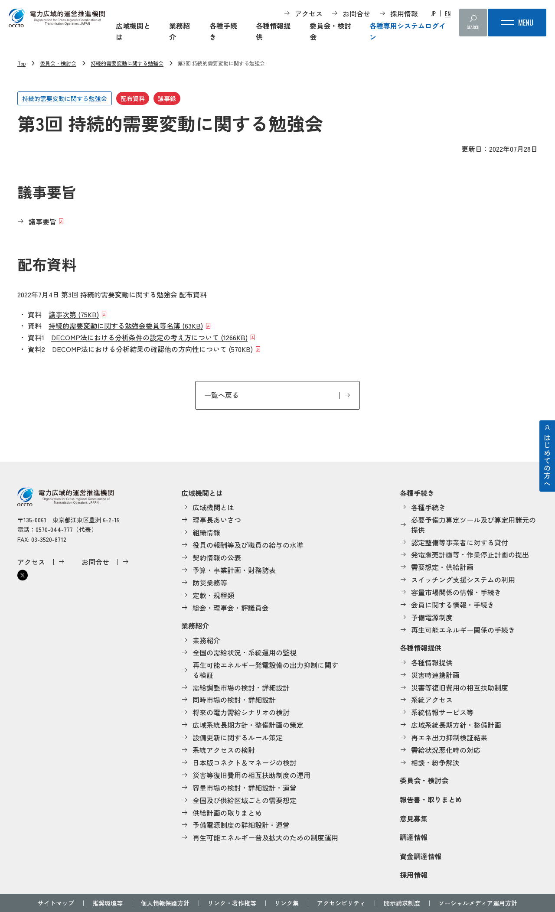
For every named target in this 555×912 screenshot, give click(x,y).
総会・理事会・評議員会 (231, 607)
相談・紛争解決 (435, 762)
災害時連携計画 (435, 675)
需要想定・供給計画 (442, 567)
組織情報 (206, 532)
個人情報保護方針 (165, 903)
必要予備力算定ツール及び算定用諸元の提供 (473, 524)
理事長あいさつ (217, 519)
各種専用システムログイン (407, 31)
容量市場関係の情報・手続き (456, 592)
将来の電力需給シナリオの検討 (241, 712)
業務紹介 (179, 31)
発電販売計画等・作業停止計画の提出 (470, 554)
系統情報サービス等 (442, 712)
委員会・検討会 (330, 31)
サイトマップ (56, 903)
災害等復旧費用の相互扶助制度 (459, 687)
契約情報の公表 (217, 557)
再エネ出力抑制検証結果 (449, 737)
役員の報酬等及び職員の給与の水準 (248, 545)
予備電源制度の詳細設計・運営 (241, 825)
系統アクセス (432, 699)
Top (21, 63)
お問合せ (356, 13)
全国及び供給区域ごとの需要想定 (245, 800)
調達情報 (414, 837)
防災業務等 (210, 582)
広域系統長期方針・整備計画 (456, 725)
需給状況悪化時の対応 (445, 750)
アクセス (309, 13)
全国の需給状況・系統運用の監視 (245, 652)
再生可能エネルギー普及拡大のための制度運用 (265, 837)
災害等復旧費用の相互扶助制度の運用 (251, 775)
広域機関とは (133, 31)
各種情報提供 (273, 31)
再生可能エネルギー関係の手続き (463, 630)
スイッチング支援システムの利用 (463, 579)
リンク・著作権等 (232, 903)
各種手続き (223, 31)
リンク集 (286, 903)
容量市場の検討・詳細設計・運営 (245, 787)
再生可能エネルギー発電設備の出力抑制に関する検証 (265, 670)
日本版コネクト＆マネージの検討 (245, 762)
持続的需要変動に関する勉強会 (127, 63)
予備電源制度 (432, 617)
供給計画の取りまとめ (227, 813)
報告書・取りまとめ (431, 799)
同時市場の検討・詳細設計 (234, 699)
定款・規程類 (213, 595)
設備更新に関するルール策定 (238, 737)
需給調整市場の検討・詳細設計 (241, 687)
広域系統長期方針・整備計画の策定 (248, 725)
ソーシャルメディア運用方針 (477, 903)
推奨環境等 (107, 903)
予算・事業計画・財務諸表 (234, 570)
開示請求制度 (402, 903)
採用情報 (404, 13)
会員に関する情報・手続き (452, 604)
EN (448, 13)
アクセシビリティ (341, 903)
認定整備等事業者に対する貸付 (459, 542)
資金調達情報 (420, 856)
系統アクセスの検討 (224, 750)
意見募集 (414, 818)
